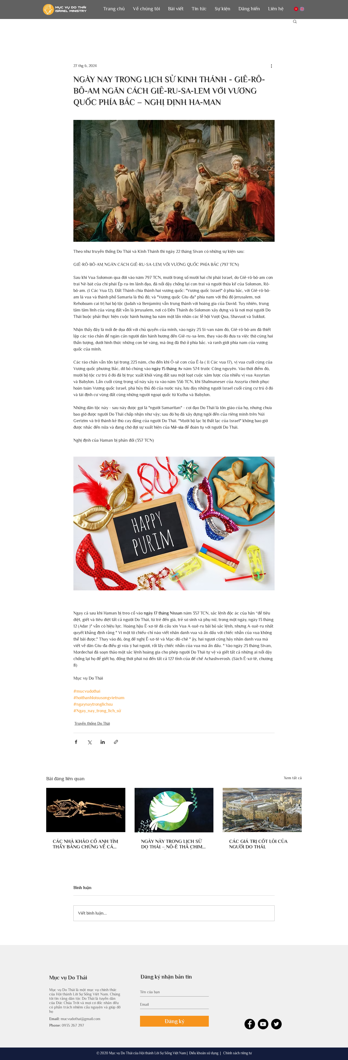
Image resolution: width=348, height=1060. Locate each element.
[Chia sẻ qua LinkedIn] (102, 741)
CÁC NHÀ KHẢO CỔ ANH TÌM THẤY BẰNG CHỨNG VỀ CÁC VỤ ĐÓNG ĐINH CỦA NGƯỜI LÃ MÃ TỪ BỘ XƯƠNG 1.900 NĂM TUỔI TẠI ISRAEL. (85, 844)
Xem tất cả (293, 778)
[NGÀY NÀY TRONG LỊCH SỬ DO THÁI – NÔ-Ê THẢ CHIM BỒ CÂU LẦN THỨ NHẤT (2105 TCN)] (174, 810)
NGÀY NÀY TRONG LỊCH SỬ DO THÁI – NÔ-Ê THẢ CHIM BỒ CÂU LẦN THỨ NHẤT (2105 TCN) (172, 844)
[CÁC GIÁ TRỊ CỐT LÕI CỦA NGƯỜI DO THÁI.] (262, 810)
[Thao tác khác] (271, 65)
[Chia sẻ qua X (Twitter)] (89, 741)
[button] (146, 9)
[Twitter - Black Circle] (276, 1024)
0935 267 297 (73, 1025)
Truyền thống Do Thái (92, 723)
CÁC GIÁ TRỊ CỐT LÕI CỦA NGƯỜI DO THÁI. (258, 844)
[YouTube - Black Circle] (263, 1024)
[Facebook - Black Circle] (249, 1024)
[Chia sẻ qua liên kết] (116, 741)
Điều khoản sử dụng (203, 1053)
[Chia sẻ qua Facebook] (76, 741)
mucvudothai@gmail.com (80, 1019)
